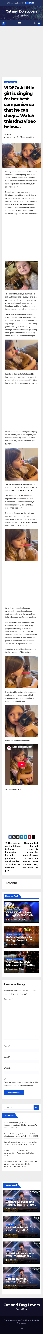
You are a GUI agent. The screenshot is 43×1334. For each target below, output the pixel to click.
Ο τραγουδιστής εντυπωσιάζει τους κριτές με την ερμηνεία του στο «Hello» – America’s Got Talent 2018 (21, 1164)
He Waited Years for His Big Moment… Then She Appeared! (21, 940)
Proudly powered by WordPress (14, 1320)
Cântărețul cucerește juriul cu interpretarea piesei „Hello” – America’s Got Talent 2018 (20, 1125)
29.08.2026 (12, 1209)
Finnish (8, 1275)
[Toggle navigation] (20, 23)
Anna (9, 134)
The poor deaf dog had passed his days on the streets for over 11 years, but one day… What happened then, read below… (30, 855)
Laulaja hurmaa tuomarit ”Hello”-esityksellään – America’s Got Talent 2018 (19, 1153)
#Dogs (22, 137)
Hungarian (9, 1224)
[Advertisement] (21, 55)
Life (15, 909)
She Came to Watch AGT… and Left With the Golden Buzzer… (19, 965)
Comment (8, 999)
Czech (8, 1250)
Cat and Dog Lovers (21, 11)
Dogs (6, 82)
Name (7, 1046)
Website (7, 1068)
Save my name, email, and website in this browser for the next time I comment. (21, 1084)
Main (21, 1329)
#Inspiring (30, 137)
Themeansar (21, 1323)
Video (21, 909)
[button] (35, 23)
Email (7, 1057)
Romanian (9, 1198)
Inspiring (13, 82)
